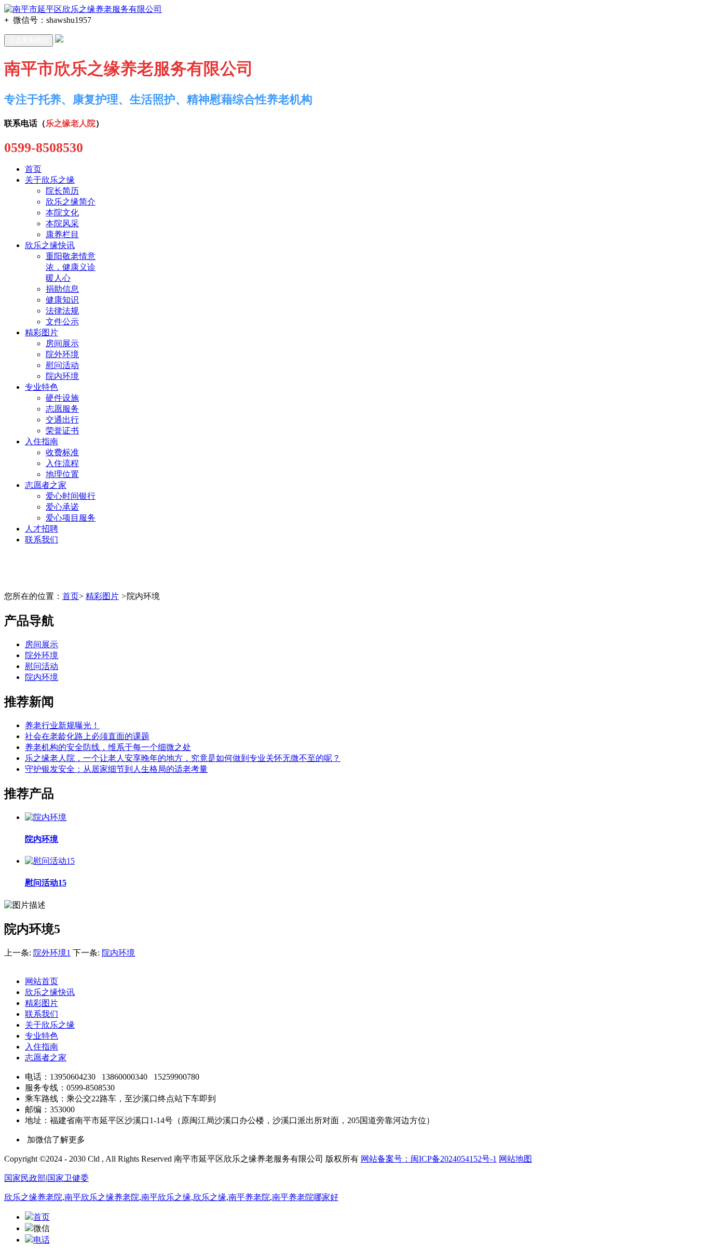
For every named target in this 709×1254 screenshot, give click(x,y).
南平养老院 (249, 1197)
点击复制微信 (28, 40)
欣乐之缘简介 (71, 201)
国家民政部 (25, 1178)
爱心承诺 (62, 506)
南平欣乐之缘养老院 (101, 1197)
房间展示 (62, 343)
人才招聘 (41, 528)
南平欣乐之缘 (166, 1197)
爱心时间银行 (71, 496)
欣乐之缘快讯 (50, 245)
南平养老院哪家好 (305, 1197)
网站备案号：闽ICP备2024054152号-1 (429, 1158)
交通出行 (62, 419)
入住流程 (62, 463)
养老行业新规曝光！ (62, 725)
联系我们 (41, 539)
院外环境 (62, 354)
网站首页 (41, 981)
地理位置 (62, 474)
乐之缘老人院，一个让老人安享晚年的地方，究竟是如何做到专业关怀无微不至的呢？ (182, 758)
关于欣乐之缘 (50, 179)
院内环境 (62, 376)
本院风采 (62, 223)
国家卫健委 (68, 1178)
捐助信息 (62, 288)
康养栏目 (62, 234)
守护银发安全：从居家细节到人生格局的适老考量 (116, 769)
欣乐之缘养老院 (33, 1197)
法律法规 (62, 310)
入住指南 (41, 441)
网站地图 (515, 1158)
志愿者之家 (45, 485)
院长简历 (62, 190)
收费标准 (62, 452)
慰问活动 (62, 365)
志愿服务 (62, 408)
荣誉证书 (62, 430)
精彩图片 (41, 332)
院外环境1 (52, 952)
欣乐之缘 (209, 1197)
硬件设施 (62, 397)
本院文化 (62, 212)
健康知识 (62, 299)
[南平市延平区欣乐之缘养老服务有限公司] (83, 9)
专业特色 (41, 387)
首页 (33, 169)
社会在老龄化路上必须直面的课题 (87, 736)
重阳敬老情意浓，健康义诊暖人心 (71, 267)
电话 (41, 1239)
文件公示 (62, 321)
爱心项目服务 (71, 517)
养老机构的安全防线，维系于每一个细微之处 (108, 747)
